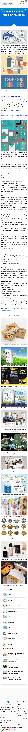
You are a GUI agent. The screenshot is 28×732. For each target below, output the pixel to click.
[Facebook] (18, 3)
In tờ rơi (24, 721)
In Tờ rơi (10, 600)
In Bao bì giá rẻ (11, 627)
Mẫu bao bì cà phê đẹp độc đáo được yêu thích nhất (14, 559)
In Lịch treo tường (12, 633)
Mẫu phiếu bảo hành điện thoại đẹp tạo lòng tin (14, 494)
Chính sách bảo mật (19, 708)
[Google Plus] (26, 3)
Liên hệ (19, 724)
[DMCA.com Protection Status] (19, 727)
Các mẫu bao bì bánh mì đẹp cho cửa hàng (14, 585)
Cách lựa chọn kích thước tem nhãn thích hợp (14, 516)
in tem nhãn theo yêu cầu (19, 230)
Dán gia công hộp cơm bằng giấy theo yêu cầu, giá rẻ (14, 344)
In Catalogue (11, 622)
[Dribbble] (23, 3)
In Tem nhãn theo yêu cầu (14, 605)
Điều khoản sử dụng (19, 715)
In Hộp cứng (11, 594)
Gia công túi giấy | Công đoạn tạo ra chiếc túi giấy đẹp (14, 365)
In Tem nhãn (11, 616)
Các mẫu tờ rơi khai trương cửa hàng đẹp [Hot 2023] (14, 386)
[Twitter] (20, 3)
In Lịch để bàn (11, 638)
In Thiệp (10, 644)
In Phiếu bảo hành (12, 611)
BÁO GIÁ (25, 10)
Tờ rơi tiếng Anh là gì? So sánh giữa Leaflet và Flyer (14, 407)
